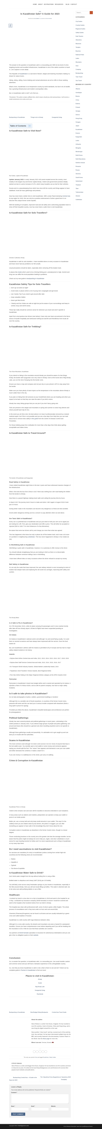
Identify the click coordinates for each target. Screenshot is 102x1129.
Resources (59, 4)
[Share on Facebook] (34, 1051)
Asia (40, 11)
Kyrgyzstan (79, 136)
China (77, 100)
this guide (35, 418)
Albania (78, 89)
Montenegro (79, 151)
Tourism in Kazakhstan (28, 970)
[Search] (81, 4)
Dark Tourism (79, 36)
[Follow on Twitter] (87, 4)
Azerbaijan (79, 92)
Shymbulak (40, 994)
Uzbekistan (31, 537)
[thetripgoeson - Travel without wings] (20, 4)
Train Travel (79, 76)
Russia (78, 170)
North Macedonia (80, 159)
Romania (78, 166)
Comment (14, 1092)
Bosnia (78, 96)
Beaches (78, 51)
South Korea (79, 177)
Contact (74, 4)
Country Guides (80, 25)
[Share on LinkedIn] (45, 1051)
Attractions (79, 40)
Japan (77, 125)
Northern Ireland (80, 162)
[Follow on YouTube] (91, 4)
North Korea (79, 155)
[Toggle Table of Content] (29, 126)
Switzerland (79, 181)
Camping (78, 69)
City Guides (79, 21)
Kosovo (78, 133)
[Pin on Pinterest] (43, 1051)
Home (35, 4)
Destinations (49, 4)
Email (33, 1106)
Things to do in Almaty (37, 117)
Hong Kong (79, 118)
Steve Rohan (48, 18)
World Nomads (24, 933)
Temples (78, 47)
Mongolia (78, 148)
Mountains (79, 62)
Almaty (40, 979)
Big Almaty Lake (40, 986)
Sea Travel (79, 80)
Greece (78, 114)
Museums (78, 43)
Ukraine (78, 196)
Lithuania (78, 144)
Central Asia (66, 196)
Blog (67, 4)
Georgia (78, 111)
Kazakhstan (23, 74)
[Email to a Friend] (40, 1051)
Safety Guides (52, 1057)
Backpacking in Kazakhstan (17, 117)
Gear (77, 65)
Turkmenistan (79, 192)
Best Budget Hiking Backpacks (39, 1012)
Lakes (77, 58)
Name (13, 1106)
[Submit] (91, 12)
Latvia (77, 140)
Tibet (77, 188)
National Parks (80, 54)
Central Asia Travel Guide (59, 1012)
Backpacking (79, 73)
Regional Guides (80, 29)
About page (46, 1038)
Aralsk (20, 272)
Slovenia (78, 173)
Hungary (78, 122)
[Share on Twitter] (37, 1051)
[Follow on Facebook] (83, 4)
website (35, 935)
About (40, 4)
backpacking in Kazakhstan (35, 278)
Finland (78, 107)
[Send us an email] (89, 4)
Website (53, 1106)
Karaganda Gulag (57, 117)
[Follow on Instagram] (85, 4)
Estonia (78, 103)
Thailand (78, 185)
